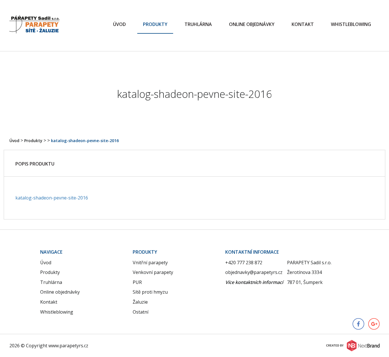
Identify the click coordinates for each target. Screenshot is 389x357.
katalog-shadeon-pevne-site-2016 (85, 140)
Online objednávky (252, 24)
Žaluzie (140, 302)
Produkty (155, 24)
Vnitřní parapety (150, 262)
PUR (137, 282)
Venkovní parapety (153, 272)
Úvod (119, 24)
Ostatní (140, 312)
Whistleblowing (351, 24)
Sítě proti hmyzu (150, 292)
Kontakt (303, 24)
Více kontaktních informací (254, 282)
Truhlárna (198, 24)
